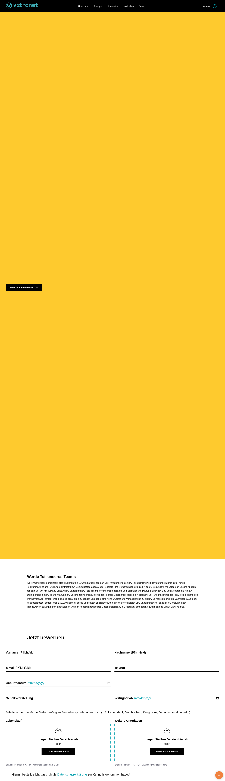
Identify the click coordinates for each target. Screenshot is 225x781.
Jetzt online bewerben (22, 287)
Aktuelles (129, 6)
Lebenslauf (14, 720)
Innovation (113, 6)
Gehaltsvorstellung (19, 698)
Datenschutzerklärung (72, 774)
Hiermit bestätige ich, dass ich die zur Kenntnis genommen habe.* (70, 774)
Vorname (12, 652)
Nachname (122, 652)
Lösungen (98, 6)
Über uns (83, 6)
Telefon (119, 667)
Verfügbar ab (123, 698)
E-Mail (10, 667)
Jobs (141, 6)
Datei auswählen (57, 751)
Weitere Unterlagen (128, 720)
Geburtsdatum (16, 683)
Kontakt (207, 6)
